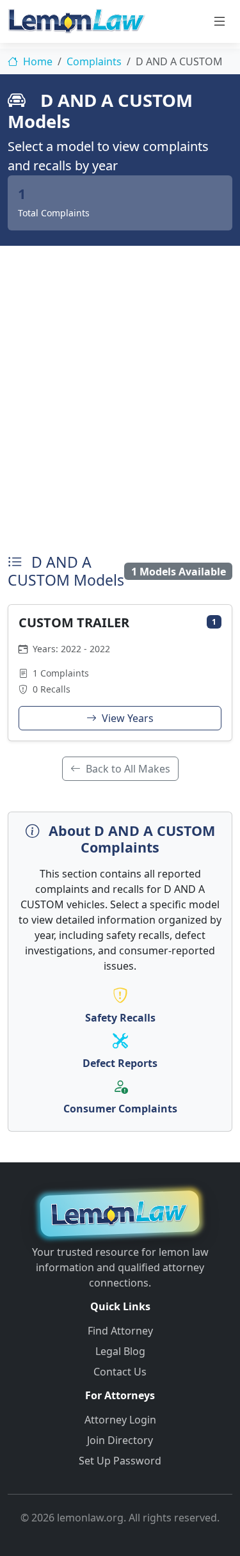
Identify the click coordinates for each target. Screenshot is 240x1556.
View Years (126, 718)
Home (36, 61)
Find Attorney (120, 1331)
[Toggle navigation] (219, 21)
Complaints (94, 61)
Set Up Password (120, 1461)
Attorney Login (120, 1420)
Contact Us (120, 1372)
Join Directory (120, 1440)
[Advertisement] (120, 397)
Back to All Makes (126, 769)
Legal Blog (120, 1351)
